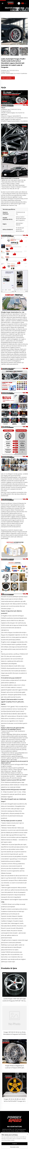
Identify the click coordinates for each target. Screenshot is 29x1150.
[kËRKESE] (27, 576)
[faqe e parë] (10, 3)
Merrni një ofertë (6, 78)
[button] (3, 31)
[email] (27, 572)
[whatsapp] (27, 569)
